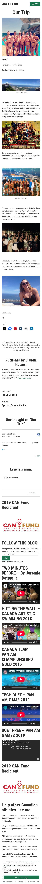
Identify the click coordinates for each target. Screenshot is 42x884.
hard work (19, 345)
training (15, 350)
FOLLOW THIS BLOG (19, 543)
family (14, 345)
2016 (6, 345)
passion (36, 345)
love (25, 345)
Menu (35, 4)
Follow (5, 558)
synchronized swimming (20, 348)
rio (3, 348)
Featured (35, 342)
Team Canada (34, 348)
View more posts (24, 378)
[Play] (4, 602)
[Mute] (34, 602)
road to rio (8, 348)
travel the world (24, 350)
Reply (38, 456)
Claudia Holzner (10, 3)
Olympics (30, 345)
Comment (32, 493)
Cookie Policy (14, 872)
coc (10, 345)
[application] (21, 593)
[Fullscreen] (37, 602)
